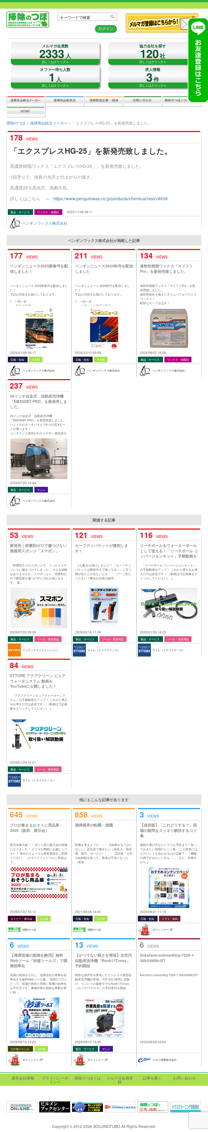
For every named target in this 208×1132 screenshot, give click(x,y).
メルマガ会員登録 (119, 1079)
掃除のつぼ (15, 123)
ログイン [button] (105, 28)
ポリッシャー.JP (162, 929)
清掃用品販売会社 (64, 101)
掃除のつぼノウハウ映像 (181, 101)
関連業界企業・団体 (103, 101)
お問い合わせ (142, 101)
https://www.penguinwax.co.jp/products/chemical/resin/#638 (110, 198)
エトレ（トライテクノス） (103, 650)
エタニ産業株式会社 (164, 1060)
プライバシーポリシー (55, 1079)
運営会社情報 (22, 1078)
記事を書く (25, 111)
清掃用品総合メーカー (26, 101)
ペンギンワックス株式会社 (44, 223)
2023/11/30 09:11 (80, 211)
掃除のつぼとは (87, 1078)
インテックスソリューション (40, 650)
